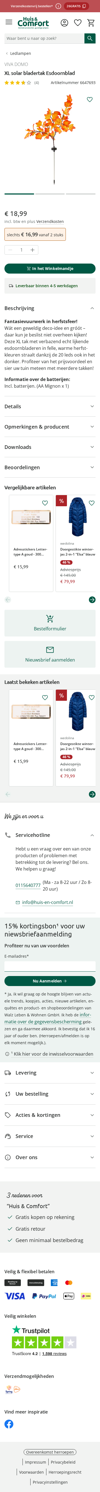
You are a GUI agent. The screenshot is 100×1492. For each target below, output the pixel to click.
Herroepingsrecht (65, 1472)
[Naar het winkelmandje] (91, 22)
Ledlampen (20, 53)
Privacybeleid (63, 1462)
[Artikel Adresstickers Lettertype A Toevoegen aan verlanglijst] (45, 503)
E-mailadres (15, 956)
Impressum (35, 1462)
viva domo (16, 64)
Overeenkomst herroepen (50, 1452)
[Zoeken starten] (90, 38)
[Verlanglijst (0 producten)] (77, 22)
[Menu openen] (8, 23)
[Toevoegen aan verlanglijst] (90, 99)
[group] (50, 139)
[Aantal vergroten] (32, 249)
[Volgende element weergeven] (92, 599)
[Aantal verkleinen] (10, 249)
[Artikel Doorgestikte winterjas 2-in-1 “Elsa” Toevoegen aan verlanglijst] (92, 503)
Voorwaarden (31, 1472)
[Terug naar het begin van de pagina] (94, 1453)
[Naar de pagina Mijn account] (64, 22)
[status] (43, 38)
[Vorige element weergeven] (7, 599)
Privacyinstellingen (50, 1482)
